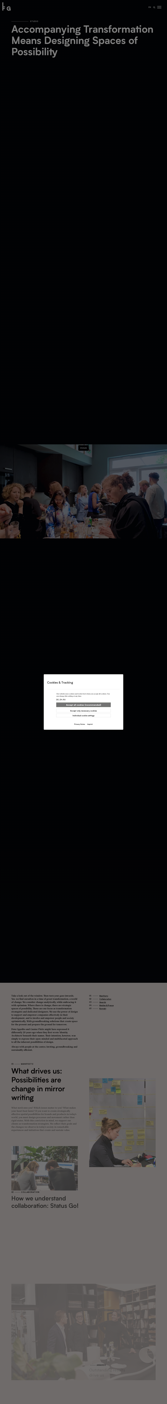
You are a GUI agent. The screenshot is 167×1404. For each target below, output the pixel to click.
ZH (61, 699)
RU (64, 699)
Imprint (90, 724)
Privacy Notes (79, 724)
